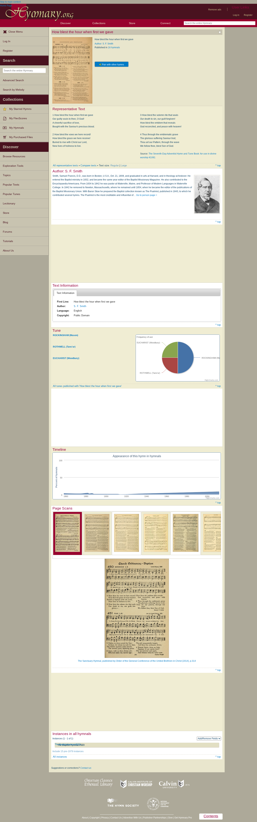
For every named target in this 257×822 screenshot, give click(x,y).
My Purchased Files (21, 137)
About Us (8, 250)
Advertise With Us (132, 817)
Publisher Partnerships (154, 817)
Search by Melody (13, 89)
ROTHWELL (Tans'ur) (64, 346)
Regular (114, 165)
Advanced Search (13, 80)
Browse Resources (14, 156)
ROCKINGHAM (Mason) (65, 335)
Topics (7, 175)
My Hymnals (16, 127)
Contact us (85, 768)
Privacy (105, 817)
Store (132, 23)
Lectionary (9, 203)
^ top (218, 165)
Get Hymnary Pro (183, 817)
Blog (5, 222)
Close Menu (15, 31)
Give (170, 817)
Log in (236, 15)
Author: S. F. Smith (104, 43)
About (85, 817)
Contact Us (116, 817)
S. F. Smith (80, 306)
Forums (7, 231)
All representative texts (65, 165)
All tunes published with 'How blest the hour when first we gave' (87, 386)
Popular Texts (11, 184)
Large (124, 165)
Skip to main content (10, 2)
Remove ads (214, 9)
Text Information (65, 293)
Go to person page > (146, 195)
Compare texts (89, 165)
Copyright (95, 817)
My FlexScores (18, 118)
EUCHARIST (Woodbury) (66, 358)
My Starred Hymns (20, 109)
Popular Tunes (11, 194)
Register (248, 15)
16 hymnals (114, 47)
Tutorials (8, 241)
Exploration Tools (13, 165)
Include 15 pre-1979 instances (68, 751)
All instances (60, 756)
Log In (6, 41)
